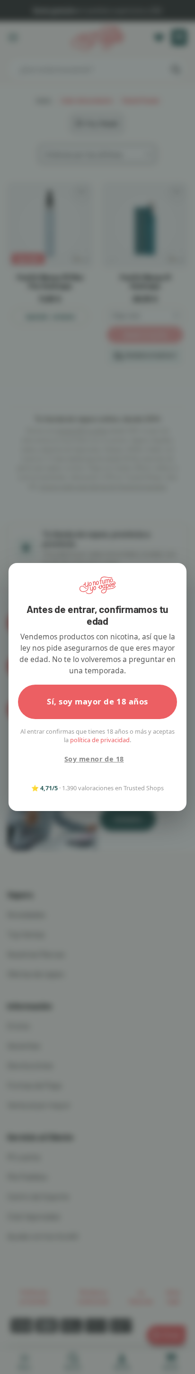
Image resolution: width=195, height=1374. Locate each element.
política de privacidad (100, 740)
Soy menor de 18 (94, 758)
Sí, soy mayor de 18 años (97, 701)
